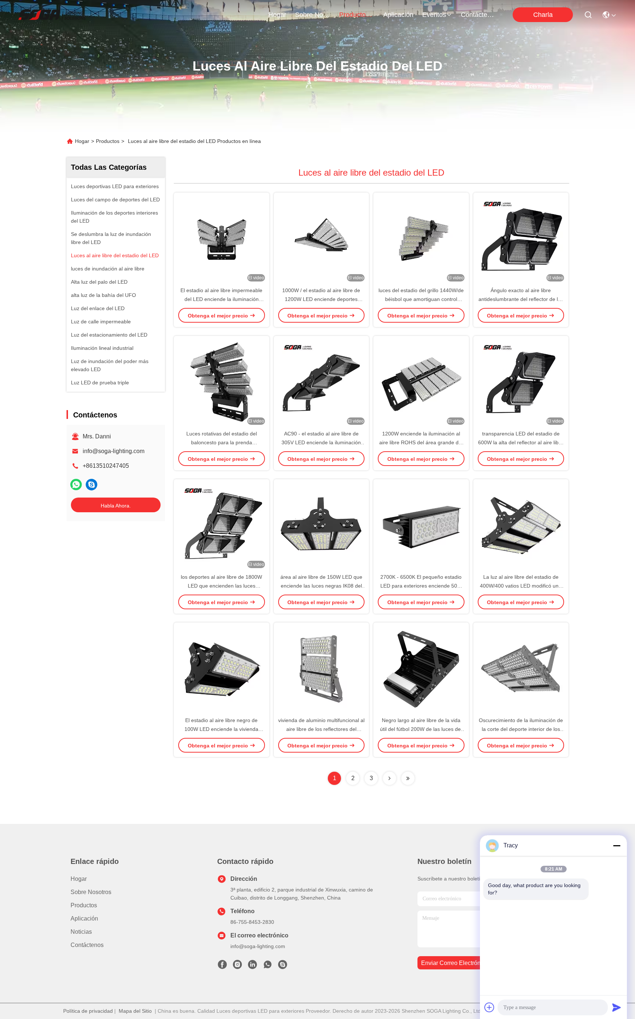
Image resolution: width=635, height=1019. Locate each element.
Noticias (81, 932)
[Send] (617, 1007)
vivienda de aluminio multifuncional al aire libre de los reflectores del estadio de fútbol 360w (321, 729)
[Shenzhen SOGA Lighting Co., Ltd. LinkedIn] (252, 966)
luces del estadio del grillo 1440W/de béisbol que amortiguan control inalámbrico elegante (421, 299)
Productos (107, 141)
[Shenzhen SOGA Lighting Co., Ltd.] (52, 15)
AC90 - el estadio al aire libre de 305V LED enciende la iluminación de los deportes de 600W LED (321, 442)
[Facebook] (222, 966)
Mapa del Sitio (135, 1011)
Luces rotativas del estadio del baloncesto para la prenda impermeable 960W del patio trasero (221, 442)
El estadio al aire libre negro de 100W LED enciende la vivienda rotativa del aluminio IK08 (221, 729)
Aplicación (84, 918)
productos (354, 14)
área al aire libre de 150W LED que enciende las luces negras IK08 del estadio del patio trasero (321, 586)
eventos (434, 14)
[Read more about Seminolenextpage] (389, 778)
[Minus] (616, 845)
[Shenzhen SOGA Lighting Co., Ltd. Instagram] (237, 966)
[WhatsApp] (76, 484)
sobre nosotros (312, 14)
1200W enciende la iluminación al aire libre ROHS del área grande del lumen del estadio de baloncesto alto (421, 442)
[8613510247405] (267, 966)
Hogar (277, 14)
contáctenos (478, 14)
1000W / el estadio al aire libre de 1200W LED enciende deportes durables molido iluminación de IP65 (321, 299)
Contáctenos (87, 945)
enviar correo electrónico (454, 963)
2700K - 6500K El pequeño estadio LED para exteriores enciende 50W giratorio (421, 586)
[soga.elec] (91, 484)
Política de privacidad (88, 1011)
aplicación (398, 14)
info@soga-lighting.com (113, 451)
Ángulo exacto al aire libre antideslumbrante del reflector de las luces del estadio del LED (520, 299)
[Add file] (489, 1007)
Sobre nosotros (91, 892)
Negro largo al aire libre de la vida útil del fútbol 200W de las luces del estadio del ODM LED (421, 729)
